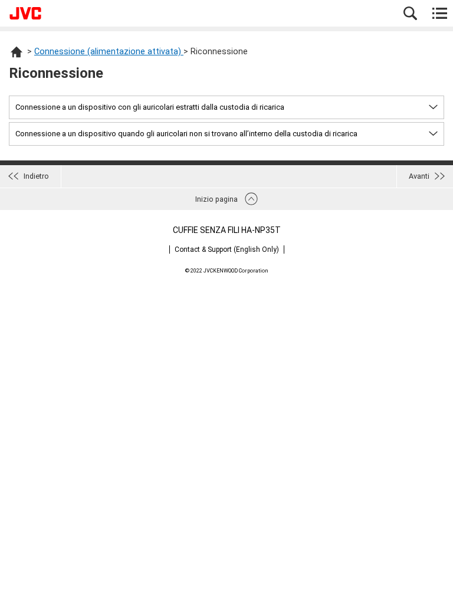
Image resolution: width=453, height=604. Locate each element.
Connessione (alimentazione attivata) (108, 52)
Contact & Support (227, 249)
